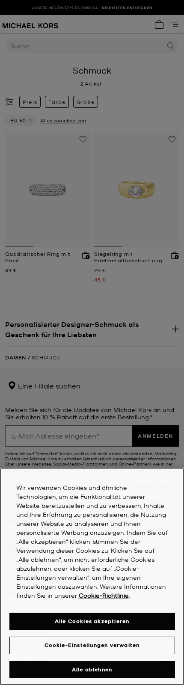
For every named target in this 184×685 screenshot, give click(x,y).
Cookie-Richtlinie (104, 595)
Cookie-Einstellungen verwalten (92, 645)
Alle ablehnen (92, 669)
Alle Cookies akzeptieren (92, 621)
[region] (92, 576)
